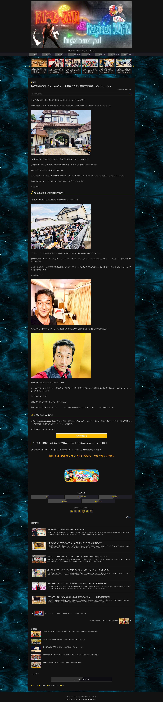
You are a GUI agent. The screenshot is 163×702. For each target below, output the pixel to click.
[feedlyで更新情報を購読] (87, 511)
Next (133, 66)
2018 (34, 82)
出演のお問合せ (81, 436)
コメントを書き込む (81, 679)
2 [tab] (80, 76)
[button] (130, 94)
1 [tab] (78, 76)
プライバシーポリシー (73, 696)
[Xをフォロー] (75, 511)
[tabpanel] (39, 66)
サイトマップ (92, 696)
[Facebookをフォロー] (79, 511)
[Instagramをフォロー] (83, 511)
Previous (29, 66)
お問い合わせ (83, 696)
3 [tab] (83, 76)
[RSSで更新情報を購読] (91, 511)
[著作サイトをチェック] (71, 511)
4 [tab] (85, 76)
